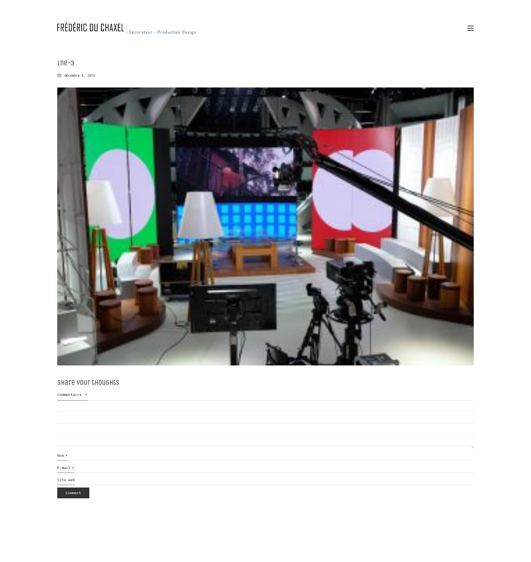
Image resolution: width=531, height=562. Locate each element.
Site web (66, 480)
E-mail (65, 467)
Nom (62, 455)
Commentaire (72, 394)
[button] (470, 28)
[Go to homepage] (126, 28)
